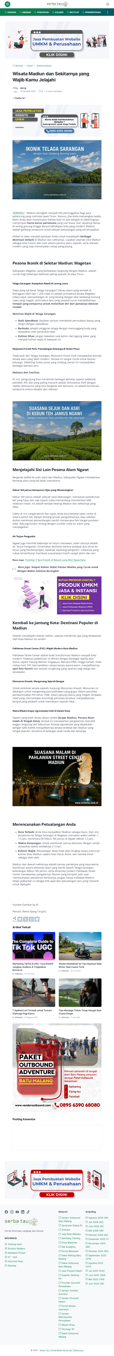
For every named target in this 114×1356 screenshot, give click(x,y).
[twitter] (25, 919)
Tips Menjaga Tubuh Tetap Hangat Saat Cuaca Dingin (80, 1012)
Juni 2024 (96, 1283)
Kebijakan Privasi (16, 1252)
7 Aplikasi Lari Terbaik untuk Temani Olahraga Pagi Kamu (32, 1012)
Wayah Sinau (68, 1324)
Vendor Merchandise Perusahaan (65, 1317)
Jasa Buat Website (71, 1234)
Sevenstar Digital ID (71, 1225)
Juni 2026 (96, 1226)
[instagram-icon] (11, 1212)
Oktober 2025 (98, 1251)
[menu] (7, 4)
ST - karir (12, 1257)
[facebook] (19, 919)
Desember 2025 (98, 1239)
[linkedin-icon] (22, 1212)
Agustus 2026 (98, 1217)
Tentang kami (14, 1244)
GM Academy (68, 1246)
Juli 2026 (95, 1222)
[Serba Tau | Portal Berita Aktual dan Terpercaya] (57, 4)
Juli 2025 (96, 1270)
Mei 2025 (96, 1279)
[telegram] (36, 919)
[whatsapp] (31, 919)
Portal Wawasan (69, 1251)
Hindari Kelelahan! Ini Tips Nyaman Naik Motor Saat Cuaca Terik (80, 965)
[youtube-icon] (17, 1212)
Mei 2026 (96, 1230)
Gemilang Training (70, 1238)
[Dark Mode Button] (107, 4)
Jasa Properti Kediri (71, 1270)
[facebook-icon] (6, 1212)
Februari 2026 (98, 1235)
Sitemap (11, 1265)
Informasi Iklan (15, 1261)
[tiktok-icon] (28, 1212)
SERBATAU (18, 213)
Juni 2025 (97, 1275)
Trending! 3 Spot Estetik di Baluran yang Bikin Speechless (55, 560)
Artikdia (65, 1229)
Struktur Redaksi (16, 1248)
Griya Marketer (69, 1242)
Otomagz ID (67, 1329)
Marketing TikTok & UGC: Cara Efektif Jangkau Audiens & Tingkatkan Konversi (33, 966)
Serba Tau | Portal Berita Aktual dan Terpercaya (61, 1350)
